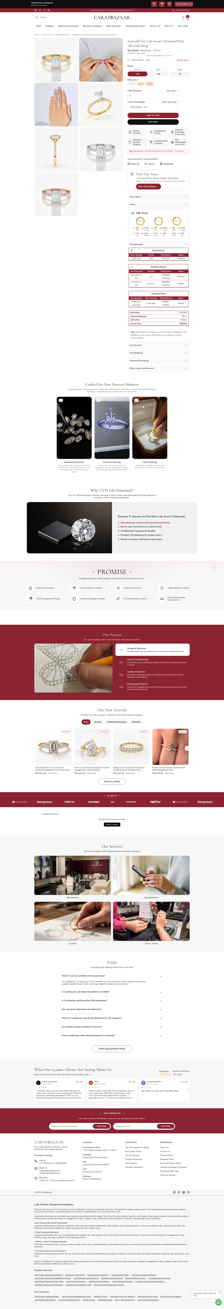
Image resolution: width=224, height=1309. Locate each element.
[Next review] (188, 1089)
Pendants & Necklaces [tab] (116, 722)
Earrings (50, 26)
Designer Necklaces (134, 1167)
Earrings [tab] (97, 722)
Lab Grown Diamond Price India (49, 1281)
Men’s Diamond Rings (125, 1300)
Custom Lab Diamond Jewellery (149, 1281)
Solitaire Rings (100, 1296)
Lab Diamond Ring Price (159, 1278)
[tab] (154, 522)
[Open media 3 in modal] (56, 105)
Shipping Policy (167, 1159)
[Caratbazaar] (112, 17)
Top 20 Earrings (132, 1155)
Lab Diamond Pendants (99, 1281)
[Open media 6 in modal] (101, 149)
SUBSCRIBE (101, 1126)
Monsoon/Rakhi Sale (169, 1171)
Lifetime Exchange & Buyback (173, 1167)
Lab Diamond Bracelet (122, 1281)
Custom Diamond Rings (69, 1300)
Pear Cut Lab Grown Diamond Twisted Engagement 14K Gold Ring (91, 768)
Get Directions (148, 186)
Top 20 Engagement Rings (137, 1147)
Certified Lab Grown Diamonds (49, 1285)
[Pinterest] (44, 10)
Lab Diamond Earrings (76, 1281)
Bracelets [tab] (136, 722)
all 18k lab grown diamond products (55, 35)
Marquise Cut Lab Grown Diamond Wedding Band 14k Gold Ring (129, 768)
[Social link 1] (174, 1192)
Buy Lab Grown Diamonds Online (109, 1285)
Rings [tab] (86, 722)
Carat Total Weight (136, 102)
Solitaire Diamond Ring (111, 1278)
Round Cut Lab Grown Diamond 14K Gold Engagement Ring (168, 768)
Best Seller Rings (133, 1151)
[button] (159, 197)
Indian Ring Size (134, 91)
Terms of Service (167, 1175)
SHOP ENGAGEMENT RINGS (112, 1049)
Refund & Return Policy (170, 1163)
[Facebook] (40, 10)
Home (36, 35)
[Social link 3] (183, 1192)
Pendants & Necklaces (68, 26)
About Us (169, 26)
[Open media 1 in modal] (56, 60)
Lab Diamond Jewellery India (78, 1285)
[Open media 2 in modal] (101, 60)
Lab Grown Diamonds (75, 1275)
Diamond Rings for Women (122, 1296)
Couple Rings (89, 1300)
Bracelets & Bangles (92, 26)
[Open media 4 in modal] (101, 105)
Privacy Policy (166, 1155)
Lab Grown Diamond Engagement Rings (53, 1278)
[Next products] (187, 748)
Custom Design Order (135, 26)
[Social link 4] (188, 1192)
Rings (38, 26)
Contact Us (154, 26)
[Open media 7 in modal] (56, 194)
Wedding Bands (105, 1300)
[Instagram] (35, 10)
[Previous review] (35, 1089)
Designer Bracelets (134, 1159)
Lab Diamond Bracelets (45, 1300)
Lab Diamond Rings (120, 1275)
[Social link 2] (179, 1192)
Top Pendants (131, 1163)
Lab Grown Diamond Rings (144, 1275)
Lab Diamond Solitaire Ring (86, 1278)
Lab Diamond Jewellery (98, 1275)
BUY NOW (153, 122)
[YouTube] (49, 10)
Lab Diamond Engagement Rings (76, 1296)
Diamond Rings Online (135, 1278)
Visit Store (183, 26)
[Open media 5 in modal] (56, 149)
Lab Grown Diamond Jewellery (48, 1275)
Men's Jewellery (114, 26)
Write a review (112, 824)
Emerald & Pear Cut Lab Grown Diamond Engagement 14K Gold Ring (52, 768)
